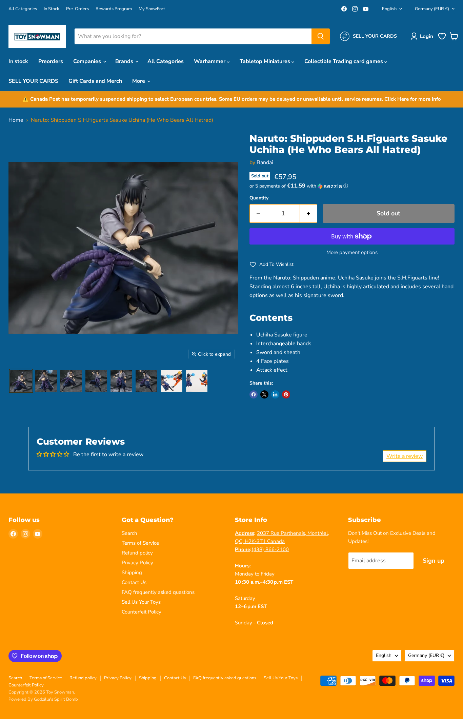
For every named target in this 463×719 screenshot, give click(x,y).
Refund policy (137, 552)
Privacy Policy (137, 562)
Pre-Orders (77, 9)
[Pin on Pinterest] (286, 394)
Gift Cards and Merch (95, 81)
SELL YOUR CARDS (33, 81)
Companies (87, 61)
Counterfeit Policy (141, 611)
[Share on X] (264, 394)
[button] (423, 36)
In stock (18, 61)
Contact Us (134, 582)
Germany (432, 9)
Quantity (258, 198)
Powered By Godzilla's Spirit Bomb (43, 699)
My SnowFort (152, 9)
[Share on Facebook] (253, 394)
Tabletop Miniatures (265, 61)
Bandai (265, 162)
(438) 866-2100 (270, 549)
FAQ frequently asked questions (158, 592)
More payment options (352, 252)
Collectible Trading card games (344, 61)
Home (15, 120)
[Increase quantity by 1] (308, 213)
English (389, 9)
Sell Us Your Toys (141, 602)
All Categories (22, 9)
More (139, 81)
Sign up (433, 561)
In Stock (51, 9)
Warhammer (210, 61)
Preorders (50, 61)
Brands (125, 61)
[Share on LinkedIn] (275, 394)
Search (129, 533)
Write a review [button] (404, 456)
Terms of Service (140, 543)
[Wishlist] (442, 39)
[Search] (320, 36)
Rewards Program (114, 9)
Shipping (132, 572)
